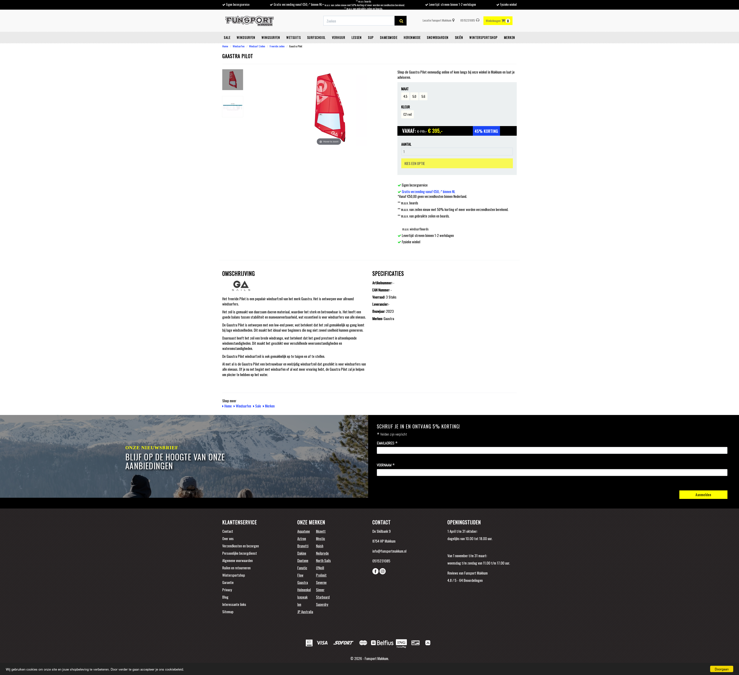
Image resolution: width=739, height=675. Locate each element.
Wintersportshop (233, 575)
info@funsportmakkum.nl (389, 551)
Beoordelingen (473, 580)
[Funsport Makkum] (249, 21)
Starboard (323, 597)
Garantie (228, 582)
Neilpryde (322, 553)
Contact (227, 531)
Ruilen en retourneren (236, 567)
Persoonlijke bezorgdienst (239, 553)
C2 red (407, 114)
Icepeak (302, 597)
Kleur (405, 106)
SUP (371, 37)
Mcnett (321, 531)
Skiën (459, 37)
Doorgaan (722, 669)
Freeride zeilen (277, 46)
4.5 (405, 96)
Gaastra (302, 582)
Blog (225, 597)
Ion (299, 604)
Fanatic (302, 567)
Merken (509, 37)
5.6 (423, 96)
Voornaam (386, 465)
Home (225, 46)
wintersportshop (483, 37)
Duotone (302, 560)
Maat (405, 88)
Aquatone (303, 531)
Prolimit (321, 575)
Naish (319, 545)
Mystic (320, 538)
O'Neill (320, 567)
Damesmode (389, 37)
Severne (321, 582)
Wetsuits (293, 37)
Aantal (406, 144)
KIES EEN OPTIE (415, 163)
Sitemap (227, 611)
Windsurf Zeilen (257, 46)
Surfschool (316, 37)
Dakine (301, 553)
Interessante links (234, 604)
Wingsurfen (271, 37)
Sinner (320, 589)
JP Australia (305, 611)
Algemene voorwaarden (237, 560)
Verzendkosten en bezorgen (240, 545)
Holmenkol (304, 589)
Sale (227, 37)
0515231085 (467, 20)
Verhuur (338, 37)
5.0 (414, 96)
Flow (300, 575)
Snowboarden (438, 37)
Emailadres (387, 443)
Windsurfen (246, 37)
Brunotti (302, 545)
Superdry (322, 604)
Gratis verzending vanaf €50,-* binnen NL (298, 4)
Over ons (228, 538)
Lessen (357, 37)
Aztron (301, 538)
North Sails (323, 560)
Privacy (227, 589)
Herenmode (412, 37)
